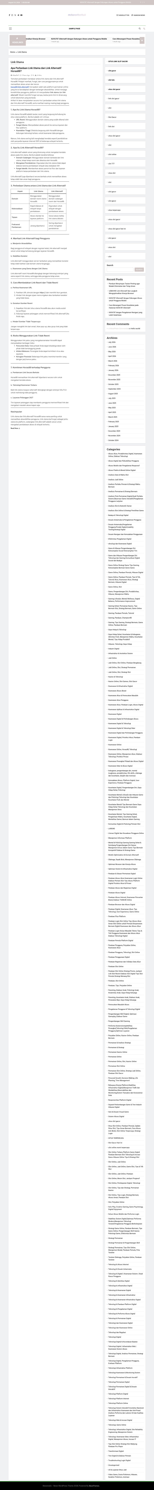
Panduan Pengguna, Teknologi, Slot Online (124, 952)
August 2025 (113, 394)
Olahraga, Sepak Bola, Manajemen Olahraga (124, 860)
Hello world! (135, 329)
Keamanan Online (114, 745)
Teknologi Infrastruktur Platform (120, 1368)
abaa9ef (16, 75)
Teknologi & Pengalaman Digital (120, 1309)
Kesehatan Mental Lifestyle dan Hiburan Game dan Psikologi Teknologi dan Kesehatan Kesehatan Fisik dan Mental (125, 797)
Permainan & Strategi (116, 1047)
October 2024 (113, 440)
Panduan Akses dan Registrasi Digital (122, 888)
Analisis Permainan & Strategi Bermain (122, 491)
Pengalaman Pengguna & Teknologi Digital (124, 1009)
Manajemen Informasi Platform (120, 838)
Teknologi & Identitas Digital (119, 1281)
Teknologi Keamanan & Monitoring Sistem (124, 1373)
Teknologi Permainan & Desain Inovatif (122, 1377)
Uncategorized (113, 1465)
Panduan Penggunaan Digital (119, 957)
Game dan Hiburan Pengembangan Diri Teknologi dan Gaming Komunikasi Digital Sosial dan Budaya (124, 558)
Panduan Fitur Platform (117, 916)
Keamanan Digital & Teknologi (119, 723)
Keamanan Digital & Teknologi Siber (121, 728)
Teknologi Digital (114, 1337)
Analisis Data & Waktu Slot (118, 475)
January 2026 (113, 370)
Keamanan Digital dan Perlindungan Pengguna (125, 733)
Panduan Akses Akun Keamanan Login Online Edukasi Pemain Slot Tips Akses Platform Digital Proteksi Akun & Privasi (125, 880)
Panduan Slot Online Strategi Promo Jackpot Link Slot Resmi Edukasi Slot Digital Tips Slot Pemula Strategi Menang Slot (125, 973)
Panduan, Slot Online (116, 981)
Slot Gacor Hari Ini (115, 1143)
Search (110, 265)
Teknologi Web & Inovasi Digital (120, 1420)
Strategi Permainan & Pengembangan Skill (124, 1243)
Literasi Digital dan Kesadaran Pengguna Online (126, 833)
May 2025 (112, 408)
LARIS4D (111, 829)
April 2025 (112, 412)
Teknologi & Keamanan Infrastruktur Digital (124, 1300)
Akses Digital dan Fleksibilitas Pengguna (123, 461)
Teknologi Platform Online (118, 1403)
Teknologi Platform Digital (118, 1394)
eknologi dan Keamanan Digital (120, 544)
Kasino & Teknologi (115, 677)
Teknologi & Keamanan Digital (119, 1290)
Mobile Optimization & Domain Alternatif (123, 855)
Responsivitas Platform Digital (119, 1100)
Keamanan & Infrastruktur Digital (120, 686)
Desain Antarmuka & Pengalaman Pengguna (124, 520)
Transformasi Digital (116, 1451)
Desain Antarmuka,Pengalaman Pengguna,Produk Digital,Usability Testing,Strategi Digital (120, 527)
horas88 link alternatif (20, 87)
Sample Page (74, 29)
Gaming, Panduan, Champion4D (120, 618)
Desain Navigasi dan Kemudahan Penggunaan (125, 534)
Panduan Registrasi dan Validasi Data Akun (124, 962)
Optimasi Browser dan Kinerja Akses (122, 864)
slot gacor (112, 192)
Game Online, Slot (115, 587)
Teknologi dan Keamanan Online (120, 1328)
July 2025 (111, 398)
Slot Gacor (112, 117)
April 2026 (112, 356)
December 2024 (114, 431)
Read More (14, 428)
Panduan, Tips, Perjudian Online (120, 986)
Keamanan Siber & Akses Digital (120, 766)
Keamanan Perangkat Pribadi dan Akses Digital (126, 761)
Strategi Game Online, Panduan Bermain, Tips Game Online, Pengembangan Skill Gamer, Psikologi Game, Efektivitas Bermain (125, 1231)
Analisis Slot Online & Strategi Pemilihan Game (126, 511)
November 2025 (114, 380)
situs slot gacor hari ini (117, 229)
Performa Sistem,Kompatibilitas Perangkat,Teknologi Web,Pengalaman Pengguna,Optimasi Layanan (122, 1028)
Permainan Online (115, 1057)
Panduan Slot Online (115, 966)
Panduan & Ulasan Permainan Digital (122, 874)
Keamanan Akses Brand (117, 691)
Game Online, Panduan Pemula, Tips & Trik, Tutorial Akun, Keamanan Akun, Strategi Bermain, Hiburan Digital (124, 579)
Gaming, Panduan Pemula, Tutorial (121, 613)
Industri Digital (113, 649)
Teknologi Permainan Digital (119, 1382)
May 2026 (112, 352)
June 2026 (112, 347)
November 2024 (114, 436)
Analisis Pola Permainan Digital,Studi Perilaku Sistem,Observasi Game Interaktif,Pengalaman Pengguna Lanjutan (125, 498)
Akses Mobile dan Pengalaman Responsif (124, 466)
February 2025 (113, 422)
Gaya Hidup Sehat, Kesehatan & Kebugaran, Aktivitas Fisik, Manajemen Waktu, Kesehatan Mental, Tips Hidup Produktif (125, 636)
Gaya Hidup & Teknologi (117, 630)
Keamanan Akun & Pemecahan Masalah (123, 696)
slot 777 (111, 164)
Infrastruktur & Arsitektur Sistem (120, 653)
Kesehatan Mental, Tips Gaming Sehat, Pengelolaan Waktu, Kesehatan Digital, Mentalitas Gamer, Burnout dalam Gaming (124, 816)
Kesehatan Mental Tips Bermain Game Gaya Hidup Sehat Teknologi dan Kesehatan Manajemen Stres (124, 807)
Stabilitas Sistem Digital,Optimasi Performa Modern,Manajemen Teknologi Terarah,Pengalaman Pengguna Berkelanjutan (125, 1221)
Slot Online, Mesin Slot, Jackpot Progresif (124, 1178)
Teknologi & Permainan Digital (119, 1318)
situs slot (111, 173)
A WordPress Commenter (118, 328)
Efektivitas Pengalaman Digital (119, 539)
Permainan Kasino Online (117, 1052)
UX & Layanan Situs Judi (117, 1470)
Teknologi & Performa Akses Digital (121, 1314)
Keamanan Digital (115, 714)
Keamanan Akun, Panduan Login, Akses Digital (125, 705)
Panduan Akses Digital (116, 893)
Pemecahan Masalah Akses (118, 1005)
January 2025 (113, 426)
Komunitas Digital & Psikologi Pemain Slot (124, 824)
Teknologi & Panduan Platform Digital (122, 1304)
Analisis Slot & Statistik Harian (120, 506)
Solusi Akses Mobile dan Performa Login (123, 1214)
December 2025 (114, 375)
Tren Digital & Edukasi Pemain (119, 1456)
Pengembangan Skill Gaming (119, 1021)
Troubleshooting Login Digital (119, 1460)
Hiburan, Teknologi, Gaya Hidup (120, 644)
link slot (111, 127)
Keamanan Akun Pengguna (118, 700)
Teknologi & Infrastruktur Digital (120, 1286)
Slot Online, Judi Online (117, 1162)
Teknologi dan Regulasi (117, 1332)
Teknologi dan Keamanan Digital (120, 1323)
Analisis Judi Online (115, 480)
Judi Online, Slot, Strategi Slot (119, 672)
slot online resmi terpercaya (118, 1148)
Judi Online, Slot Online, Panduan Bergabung (124, 663)
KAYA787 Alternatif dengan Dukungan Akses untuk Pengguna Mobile (47, 39)
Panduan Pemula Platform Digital (120, 941)
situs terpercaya (114, 210)
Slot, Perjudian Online (116, 1202)
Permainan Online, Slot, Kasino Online (122, 1061)
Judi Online (112, 658)
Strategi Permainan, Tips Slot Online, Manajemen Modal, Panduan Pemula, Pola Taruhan (124, 1250)
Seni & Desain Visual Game (118, 1112)
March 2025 (112, 417)
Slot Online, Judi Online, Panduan (120, 1174)
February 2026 (113, 366)
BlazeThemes (94, 1486)
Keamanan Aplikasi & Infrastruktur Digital (123, 710)
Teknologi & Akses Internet (118, 1264)
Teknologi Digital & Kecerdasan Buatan (122, 1342)
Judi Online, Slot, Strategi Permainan (122, 667)
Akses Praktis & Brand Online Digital (122, 470)
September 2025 (114, 389)
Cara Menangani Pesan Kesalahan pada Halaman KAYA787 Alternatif (105, 2)
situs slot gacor (114, 136)
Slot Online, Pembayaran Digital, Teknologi (124, 1183)
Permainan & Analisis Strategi (119, 1043)
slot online (112, 154)
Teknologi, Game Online (117, 1425)
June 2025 (112, 403)
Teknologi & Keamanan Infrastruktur (121, 1295)
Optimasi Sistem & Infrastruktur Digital (122, 869)
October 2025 (113, 384)
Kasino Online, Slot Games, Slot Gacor (122, 681)
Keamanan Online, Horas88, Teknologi (122, 749)
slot (109, 108)
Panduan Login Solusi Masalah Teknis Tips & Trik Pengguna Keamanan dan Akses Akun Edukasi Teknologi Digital (125, 933)
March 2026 (112, 361)
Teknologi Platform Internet (118, 1399)
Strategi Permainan (115, 1238)
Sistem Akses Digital (116, 1116)
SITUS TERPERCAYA (116, 1138)
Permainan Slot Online (116, 1066)
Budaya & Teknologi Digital (118, 515)
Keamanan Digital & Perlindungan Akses (123, 719)
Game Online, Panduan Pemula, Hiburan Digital (125, 572)
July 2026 (111, 342)
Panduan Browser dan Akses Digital (121, 905)
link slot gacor (113, 99)
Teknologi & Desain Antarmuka (120, 1269)
